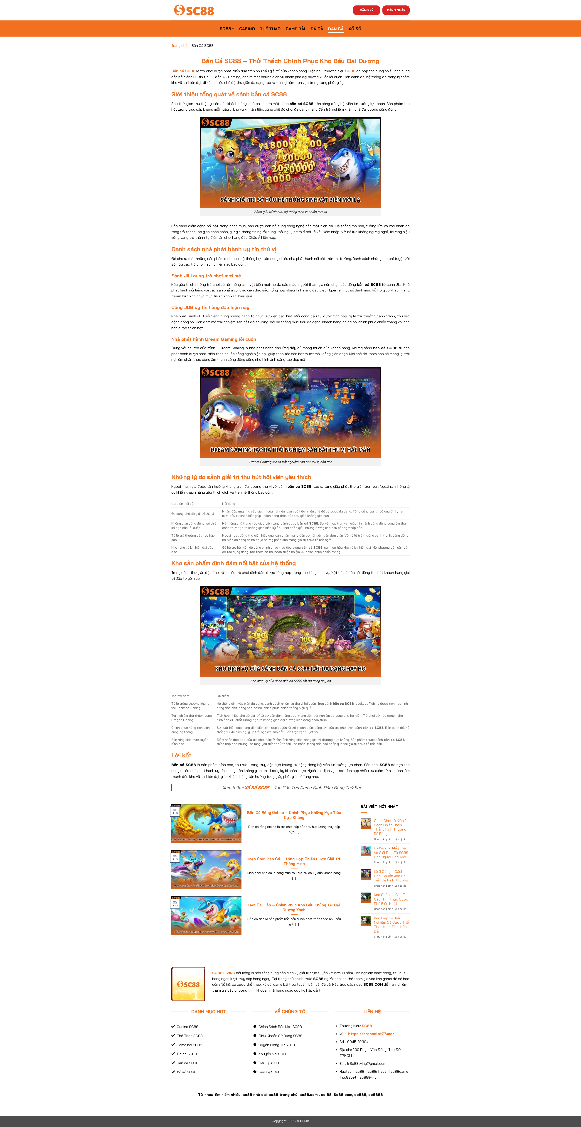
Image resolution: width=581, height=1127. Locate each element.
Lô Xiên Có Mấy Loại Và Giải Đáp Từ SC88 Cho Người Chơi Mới (391, 852)
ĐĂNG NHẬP (396, 10)
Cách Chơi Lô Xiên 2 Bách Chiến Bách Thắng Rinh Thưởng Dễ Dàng (390, 827)
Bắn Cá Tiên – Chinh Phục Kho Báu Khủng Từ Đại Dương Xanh (294, 907)
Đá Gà (316, 28)
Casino (247, 28)
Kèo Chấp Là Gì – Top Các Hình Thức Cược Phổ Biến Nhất (391, 899)
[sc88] (194, 10)
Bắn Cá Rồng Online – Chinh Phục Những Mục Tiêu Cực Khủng (294, 815)
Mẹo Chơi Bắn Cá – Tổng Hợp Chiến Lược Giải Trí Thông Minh (294, 861)
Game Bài (295, 28)
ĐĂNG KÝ (366, 10)
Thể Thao (270, 28)
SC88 (225, 28)
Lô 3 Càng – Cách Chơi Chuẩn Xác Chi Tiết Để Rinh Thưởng (391, 875)
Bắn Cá (336, 28)
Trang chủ (179, 45)
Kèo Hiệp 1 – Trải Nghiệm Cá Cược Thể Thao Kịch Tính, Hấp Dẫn (391, 924)
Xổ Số (355, 28)
